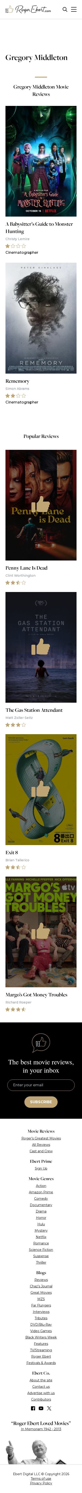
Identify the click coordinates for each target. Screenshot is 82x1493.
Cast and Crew (41, 1151)
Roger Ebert (41, 1356)
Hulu (41, 1224)
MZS (41, 1299)
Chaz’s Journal (41, 1286)
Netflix (41, 1237)
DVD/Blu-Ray (41, 1325)
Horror (41, 1218)
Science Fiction (41, 1250)
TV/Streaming (41, 1350)
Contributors (41, 1399)
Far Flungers (41, 1305)
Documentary (41, 1205)
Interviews (41, 1312)
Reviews (41, 1280)
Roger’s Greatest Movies (41, 1138)
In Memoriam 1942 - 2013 (41, 1429)
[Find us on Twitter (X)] (49, 1408)
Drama (41, 1211)
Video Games (41, 1331)
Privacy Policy (41, 1483)
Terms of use (41, 1479)
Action (41, 1186)
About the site (41, 1380)
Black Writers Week (41, 1337)
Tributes (41, 1318)
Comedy (41, 1199)
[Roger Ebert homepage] (28, 9)
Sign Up (41, 1168)
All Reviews (41, 1145)
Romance (41, 1243)
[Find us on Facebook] (33, 1408)
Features (41, 1344)
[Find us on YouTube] (41, 1408)
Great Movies (41, 1293)
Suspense (41, 1256)
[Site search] (65, 9)
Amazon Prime (41, 1192)
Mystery (41, 1230)
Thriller (41, 1262)
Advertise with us (41, 1393)
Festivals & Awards (41, 1363)
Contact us (41, 1387)
